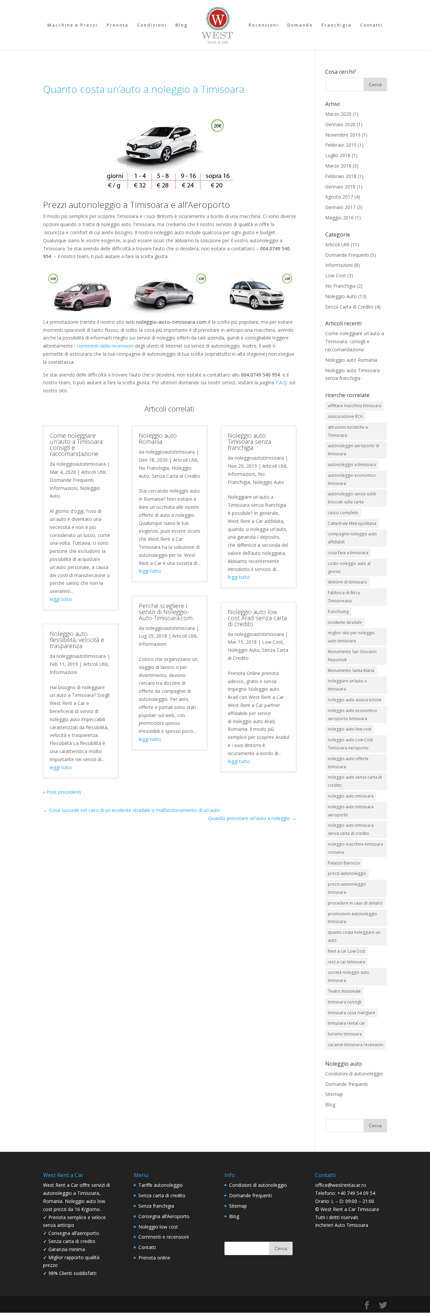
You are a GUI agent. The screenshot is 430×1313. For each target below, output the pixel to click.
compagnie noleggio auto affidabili (352, 538)
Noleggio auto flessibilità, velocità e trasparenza (77, 640)
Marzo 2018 (338, 166)
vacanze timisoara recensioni (355, 1045)
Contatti (371, 25)
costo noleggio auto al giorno (349, 567)
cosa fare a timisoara (348, 553)
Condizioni (152, 25)
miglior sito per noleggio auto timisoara (351, 637)
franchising (338, 611)
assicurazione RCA (345, 416)
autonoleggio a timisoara (352, 464)
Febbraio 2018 (340, 176)
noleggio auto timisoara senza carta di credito (351, 829)
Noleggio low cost (158, 1226)
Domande (300, 25)
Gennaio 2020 (340, 124)
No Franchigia (154, 468)
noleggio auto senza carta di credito (355, 781)
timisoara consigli (344, 1002)
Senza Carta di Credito (176, 476)
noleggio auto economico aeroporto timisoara (352, 714)
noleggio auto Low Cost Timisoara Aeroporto (350, 744)
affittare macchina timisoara (354, 406)
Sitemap (334, 1094)
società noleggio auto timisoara (348, 976)
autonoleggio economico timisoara (352, 479)
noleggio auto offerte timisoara (348, 763)
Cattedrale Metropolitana (352, 523)
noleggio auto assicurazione (355, 700)
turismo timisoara (345, 1034)
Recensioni (263, 25)
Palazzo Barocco (344, 863)
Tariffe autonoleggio (160, 1185)
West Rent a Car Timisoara (349, 1209)
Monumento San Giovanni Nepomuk (352, 656)
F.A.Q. (281, 382)
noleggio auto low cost (349, 729)
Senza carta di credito (161, 1195)
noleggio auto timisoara (351, 796)
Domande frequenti (346, 1084)
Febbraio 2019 (340, 145)
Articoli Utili (93, 472)
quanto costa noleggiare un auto (354, 936)
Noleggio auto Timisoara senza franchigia (249, 441)
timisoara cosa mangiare (351, 1013)
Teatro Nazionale (344, 991)
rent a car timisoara (346, 962)
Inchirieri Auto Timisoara (341, 1225)
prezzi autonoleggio (347, 873)
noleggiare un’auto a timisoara (347, 685)
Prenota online (154, 1257)
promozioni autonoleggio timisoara (352, 918)
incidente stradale (345, 622)
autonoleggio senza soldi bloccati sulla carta (352, 498)
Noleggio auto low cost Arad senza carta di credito (257, 618)
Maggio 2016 (339, 217)
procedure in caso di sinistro (355, 903)
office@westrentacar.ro (340, 1185)
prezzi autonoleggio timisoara (347, 888)
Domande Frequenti (71, 480)
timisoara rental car (346, 1023)
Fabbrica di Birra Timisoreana (344, 597)
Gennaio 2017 (340, 207)
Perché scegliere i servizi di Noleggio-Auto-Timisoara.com (165, 612)
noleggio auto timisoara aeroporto (351, 811)
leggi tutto (61, 599)
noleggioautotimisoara (81, 464)
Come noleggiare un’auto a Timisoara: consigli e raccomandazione (76, 444)
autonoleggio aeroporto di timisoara (353, 450)
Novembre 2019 (342, 135)
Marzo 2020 (338, 114)
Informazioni (63, 488)
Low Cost (272, 642)
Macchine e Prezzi (72, 25)
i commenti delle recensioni (104, 346)
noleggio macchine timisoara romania (355, 848)
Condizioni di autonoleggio (354, 1073)
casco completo (343, 513)
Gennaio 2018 (340, 186)
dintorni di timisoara (347, 582)
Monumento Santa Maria (351, 670)
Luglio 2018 (337, 155)
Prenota (117, 25)
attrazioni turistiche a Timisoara (348, 431)
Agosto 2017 (339, 196)
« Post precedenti (62, 792)
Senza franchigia (156, 1206)
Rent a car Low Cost (346, 951)
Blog (181, 25)
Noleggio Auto (268, 482)
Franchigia (336, 25)
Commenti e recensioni (163, 1237)
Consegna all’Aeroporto (163, 1216)
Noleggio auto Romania (158, 438)
